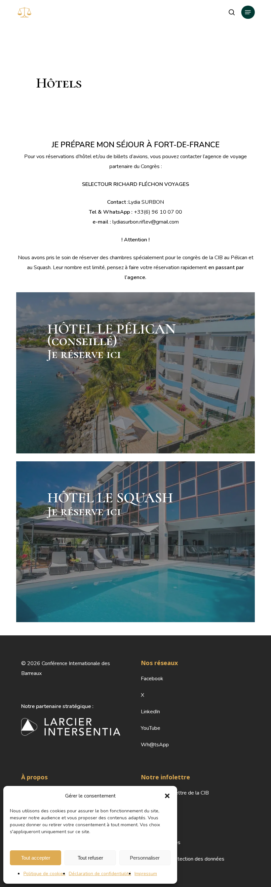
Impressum (146, 873)
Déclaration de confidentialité (100, 873)
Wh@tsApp (155, 744)
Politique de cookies (44, 873)
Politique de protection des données (182, 859)
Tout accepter (35, 858)
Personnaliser (145, 858)
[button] (167, 796)
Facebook (152, 678)
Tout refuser (90, 858)
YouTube (150, 728)
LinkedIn (150, 711)
